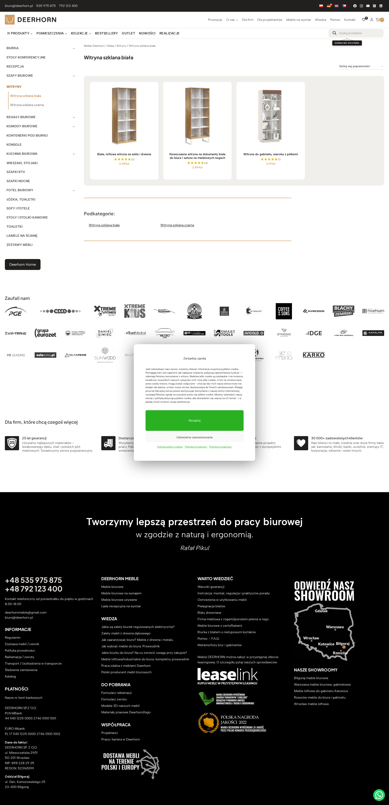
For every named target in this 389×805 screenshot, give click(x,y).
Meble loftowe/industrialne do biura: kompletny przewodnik (145, 659)
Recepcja (15, 66)
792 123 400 (68, 6)
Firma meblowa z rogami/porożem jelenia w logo (233, 619)
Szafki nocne (18, 181)
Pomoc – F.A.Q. (209, 638)
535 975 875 (46, 6)
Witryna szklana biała (25, 96)
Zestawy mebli (19, 245)
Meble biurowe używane (119, 600)
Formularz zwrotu (114, 699)
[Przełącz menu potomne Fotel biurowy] (74, 190)
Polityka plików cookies (170, 446)
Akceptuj (194, 420)
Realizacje (169, 33)
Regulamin (12, 637)
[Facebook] (355, 6)
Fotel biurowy (19, 190)
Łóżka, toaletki (20, 199)
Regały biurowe (21, 117)
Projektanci (109, 733)
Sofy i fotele (18, 208)
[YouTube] (368, 6)
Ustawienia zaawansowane (194, 437)
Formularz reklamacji (116, 693)
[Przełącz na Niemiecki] (329, 5)
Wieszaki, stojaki (21, 163)
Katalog (10, 676)
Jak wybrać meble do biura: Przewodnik (130, 646)
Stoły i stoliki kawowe (27, 217)
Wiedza (320, 20)
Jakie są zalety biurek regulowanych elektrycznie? (138, 627)
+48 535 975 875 (33, 579)
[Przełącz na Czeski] (344, 5)
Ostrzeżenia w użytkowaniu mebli (222, 600)
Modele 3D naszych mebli (120, 706)
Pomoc (335, 20)
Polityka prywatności (196, 446)
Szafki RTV (15, 172)
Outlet (128, 33)
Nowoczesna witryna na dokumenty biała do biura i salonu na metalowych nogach (197, 156)
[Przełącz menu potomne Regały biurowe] (74, 117)
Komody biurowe (21, 126)
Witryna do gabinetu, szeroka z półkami (270, 154)
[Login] (372, 19)
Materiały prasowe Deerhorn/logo (126, 712)
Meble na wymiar (298, 20)
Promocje (215, 20)
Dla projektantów (269, 20)
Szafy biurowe (19, 76)
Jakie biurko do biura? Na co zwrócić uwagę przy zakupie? (144, 653)
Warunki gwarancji (211, 587)
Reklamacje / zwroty (19, 657)
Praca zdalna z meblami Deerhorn (126, 666)
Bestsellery (106, 33)
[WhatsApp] (379, 795)
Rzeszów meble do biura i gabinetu (320, 697)
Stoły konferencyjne (26, 57)
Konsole (14, 145)
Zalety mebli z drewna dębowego (125, 633)
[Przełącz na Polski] (321, 5)
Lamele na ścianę (21, 236)
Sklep (110, 45)
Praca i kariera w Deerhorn (120, 739)
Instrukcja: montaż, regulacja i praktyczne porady (234, 593)
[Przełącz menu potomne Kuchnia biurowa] (74, 153)
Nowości (147, 33)
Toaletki (14, 226)
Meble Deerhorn (94, 45)
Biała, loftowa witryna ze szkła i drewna (124, 154)
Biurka (12, 48)
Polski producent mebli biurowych (126, 672)
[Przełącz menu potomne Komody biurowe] (74, 126)
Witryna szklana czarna (27, 105)
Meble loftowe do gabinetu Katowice (321, 691)
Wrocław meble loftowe (311, 704)
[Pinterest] (374, 6)
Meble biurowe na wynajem (121, 593)
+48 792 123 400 (33, 588)
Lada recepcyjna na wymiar (121, 606)
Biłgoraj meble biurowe (311, 678)
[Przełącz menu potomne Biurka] (74, 48)
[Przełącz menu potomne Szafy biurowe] (74, 75)
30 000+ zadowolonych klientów (337, 438)
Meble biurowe (112, 587)
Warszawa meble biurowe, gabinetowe (322, 684)
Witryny (13, 87)
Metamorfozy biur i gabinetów (220, 645)
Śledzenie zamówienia (21, 670)
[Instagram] (361, 6)
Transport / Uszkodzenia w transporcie (33, 663)
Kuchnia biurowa (21, 154)
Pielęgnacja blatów (211, 606)
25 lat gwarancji (34, 438)
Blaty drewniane (209, 613)
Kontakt (350, 20)
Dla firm (247, 20)
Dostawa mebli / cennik (22, 644)
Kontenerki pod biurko (27, 135)
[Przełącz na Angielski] (336, 5)
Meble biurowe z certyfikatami (220, 626)
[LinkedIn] (381, 6)
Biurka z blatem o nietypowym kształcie (227, 632)
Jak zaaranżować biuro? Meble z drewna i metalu (137, 640)
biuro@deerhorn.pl (19, 6)
